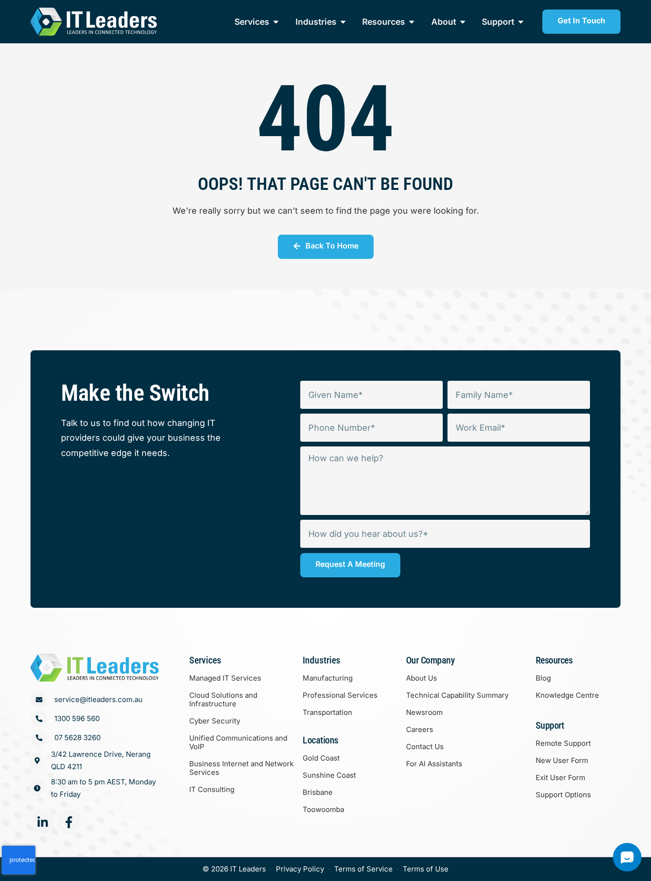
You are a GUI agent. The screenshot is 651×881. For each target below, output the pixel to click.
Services (205, 660)
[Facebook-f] (69, 822)
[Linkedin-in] (42, 822)
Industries (321, 660)
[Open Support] (521, 21)
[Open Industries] (343, 21)
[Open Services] (276, 21)
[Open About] (462, 21)
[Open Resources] (411, 21)
